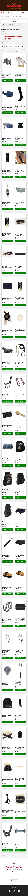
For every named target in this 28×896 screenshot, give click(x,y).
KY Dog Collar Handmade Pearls (19, 235)
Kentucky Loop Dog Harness (20, 395)
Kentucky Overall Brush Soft (19, 588)
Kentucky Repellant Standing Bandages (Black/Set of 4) (20, 619)
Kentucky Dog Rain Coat (20, 203)
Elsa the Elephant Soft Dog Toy (6, 74)
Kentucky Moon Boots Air (19, 491)
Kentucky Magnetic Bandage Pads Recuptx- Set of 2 (7, 427)
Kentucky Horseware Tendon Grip (20, 331)
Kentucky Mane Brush (19, 427)
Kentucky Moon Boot (19, 459)
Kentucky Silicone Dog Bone (19, 844)
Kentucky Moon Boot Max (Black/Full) (6, 491)
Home (2, 16)
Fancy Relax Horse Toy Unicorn (20, 74)
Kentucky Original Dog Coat (19, 556)
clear (3, 31)
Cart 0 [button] (4, 12)
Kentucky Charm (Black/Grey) (6, 203)
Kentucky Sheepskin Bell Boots (7, 780)
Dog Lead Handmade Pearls (7, 267)
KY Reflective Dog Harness (6, 620)
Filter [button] (14, 21)
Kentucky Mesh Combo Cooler (6, 459)
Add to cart (8, 80)
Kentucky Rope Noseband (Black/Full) (19, 651)
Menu (24, 12)
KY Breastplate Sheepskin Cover (19, 171)
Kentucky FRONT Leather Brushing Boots (6, 234)
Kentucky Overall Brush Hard (6, 588)
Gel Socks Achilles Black (20, 107)
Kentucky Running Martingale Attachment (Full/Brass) (19, 682)
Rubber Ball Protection (5, 684)
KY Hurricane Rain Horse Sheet (7, 363)
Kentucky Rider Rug (7, 107)
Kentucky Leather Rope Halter (6, 395)
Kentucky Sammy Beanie (6, 716)
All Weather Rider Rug (6, 139)
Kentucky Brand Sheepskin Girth (6, 748)
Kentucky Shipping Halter (7, 844)
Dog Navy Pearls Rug (19, 523)
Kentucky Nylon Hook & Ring (6, 556)
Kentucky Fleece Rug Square (6, 299)
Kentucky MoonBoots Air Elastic (6, 523)
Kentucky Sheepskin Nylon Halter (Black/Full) (7, 812)
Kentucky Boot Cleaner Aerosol (6, 171)
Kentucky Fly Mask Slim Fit (7, 331)
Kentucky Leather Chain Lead (19, 363)
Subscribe (14, 880)
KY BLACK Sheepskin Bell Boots (19, 138)
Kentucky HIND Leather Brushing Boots (19, 298)
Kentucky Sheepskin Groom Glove (20, 748)
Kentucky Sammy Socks (19, 716)
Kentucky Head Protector (19, 267)
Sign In (11, 12)
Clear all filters (4, 33)
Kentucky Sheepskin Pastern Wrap (20, 812)
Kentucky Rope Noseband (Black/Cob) (6, 651)
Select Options (7, 112)
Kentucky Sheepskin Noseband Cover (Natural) (20, 779)
